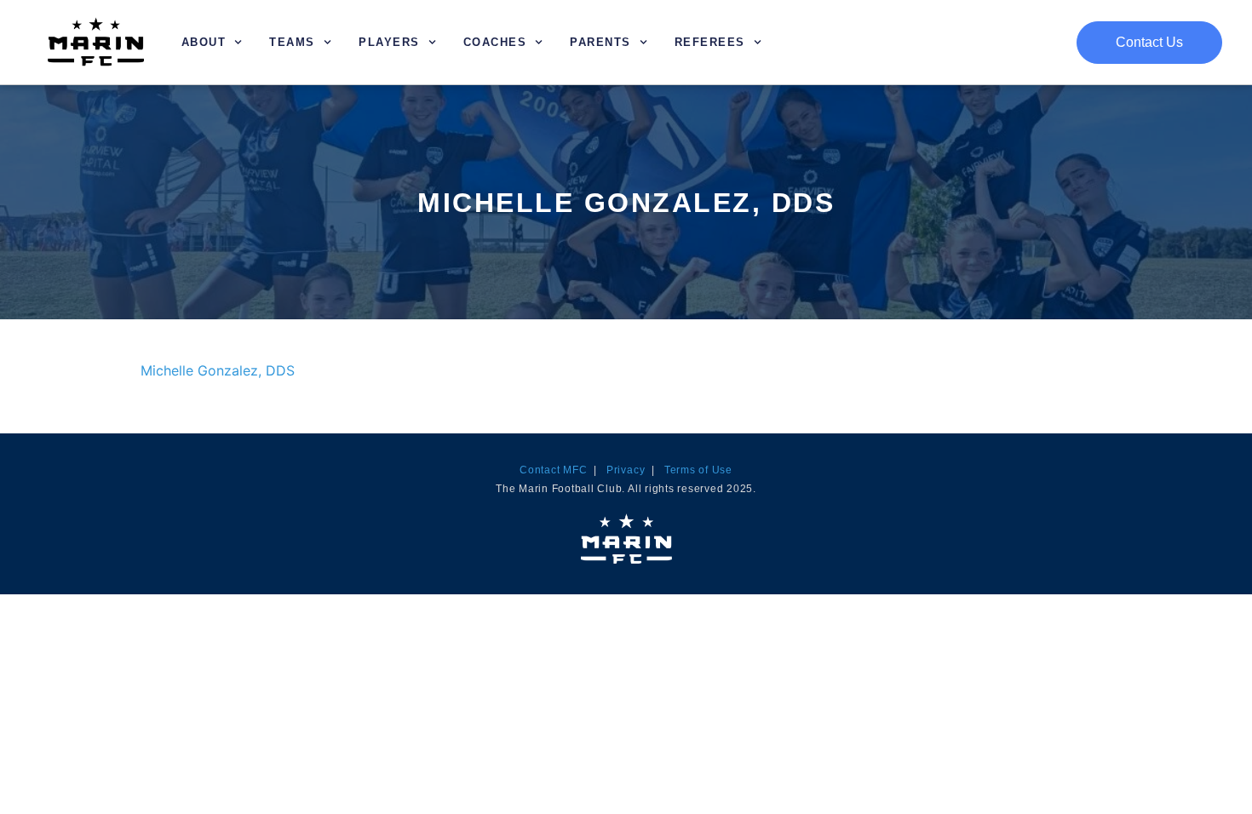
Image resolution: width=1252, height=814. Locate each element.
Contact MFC (553, 470)
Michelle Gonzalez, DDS (218, 370)
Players (389, 42)
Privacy (625, 470)
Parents (600, 42)
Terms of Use (698, 470)
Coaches (495, 42)
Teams (292, 42)
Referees (710, 42)
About (204, 42)
